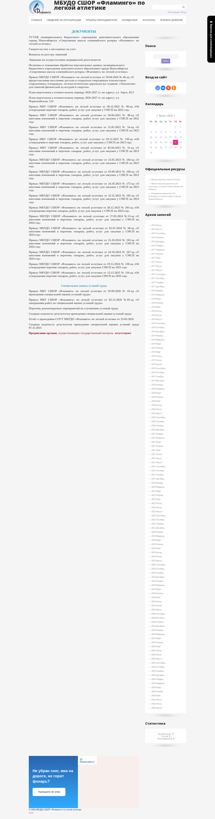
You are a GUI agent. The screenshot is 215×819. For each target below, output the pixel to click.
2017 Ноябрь (157, 282)
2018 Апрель (157, 302)
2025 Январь (157, 630)
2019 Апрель (157, 347)
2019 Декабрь (158, 380)
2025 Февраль (158, 634)
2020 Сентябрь (158, 417)
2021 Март (156, 441)
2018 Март (156, 298)
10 (151, 137)
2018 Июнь (156, 311)
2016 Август (156, 229)
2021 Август (156, 462)
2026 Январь (157, 679)
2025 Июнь (156, 650)
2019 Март (156, 343)
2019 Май (155, 352)
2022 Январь (157, 482)
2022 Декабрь (158, 527)
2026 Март (156, 687)
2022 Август (156, 511)
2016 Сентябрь (158, 233)
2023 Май (155, 548)
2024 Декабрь (158, 626)
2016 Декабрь (158, 241)
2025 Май (155, 646)
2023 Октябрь (158, 568)
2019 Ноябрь (157, 376)
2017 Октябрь (158, 278)
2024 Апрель (157, 593)
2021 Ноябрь (157, 474)
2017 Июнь (156, 262)
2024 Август (156, 609)
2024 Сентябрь (158, 613)
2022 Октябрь (158, 519)
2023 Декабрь (158, 576)
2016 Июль (156, 225)
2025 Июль (156, 654)
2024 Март (156, 589)
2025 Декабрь (158, 675)
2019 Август (156, 364)
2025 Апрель (157, 642)
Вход (183, 12)
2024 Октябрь (158, 617)
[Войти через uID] (157, 88)
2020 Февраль (158, 388)
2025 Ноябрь (157, 671)
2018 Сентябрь (158, 323)
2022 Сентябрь (158, 515)
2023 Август (156, 560)
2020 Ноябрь (157, 425)
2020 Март (156, 392)
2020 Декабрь (158, 429)
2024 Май (155, 597)
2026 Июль (156, 703)
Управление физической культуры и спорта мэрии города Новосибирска (164, 196)
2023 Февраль (158, 536)
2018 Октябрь (158, 327)
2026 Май (155, 695)
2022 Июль (156, 507)
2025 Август (156, 658)
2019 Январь (157, 335)
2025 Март (156, 638)
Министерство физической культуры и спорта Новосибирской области (165, 186)
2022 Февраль (158, 486)
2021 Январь (157, 433)
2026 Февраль (158, 683)
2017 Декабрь (158, 286)
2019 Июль (156, 360)
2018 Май (155, 307)
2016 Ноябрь (157, 237)
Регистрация (174, 12)
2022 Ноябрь (157, 523)
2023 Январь (157, 531)
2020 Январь (157, 384)
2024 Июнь (156, 601)
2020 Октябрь (158, 421)
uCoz (31, 813)
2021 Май (155, 450)
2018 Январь (157, 290)
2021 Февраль (158, 437)
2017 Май (155, 257)
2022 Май (155, 499)
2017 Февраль (158, 249)
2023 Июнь (156, 552)
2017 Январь (157, 245)
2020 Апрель (157, 396)
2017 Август (156, 270)
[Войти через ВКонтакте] (163, 88)
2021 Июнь (156, 454)
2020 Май (155, 401)
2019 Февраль (158, 339)
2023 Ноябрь (157, 572)
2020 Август (156, 413)
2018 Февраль (158, 294)
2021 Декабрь (158, 478)
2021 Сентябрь (158, 466)
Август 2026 (166, 115)
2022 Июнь (156, 503)
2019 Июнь (156, 356)
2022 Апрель (157, 495)
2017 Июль (156, 266)
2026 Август (156, 707)
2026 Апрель (157, 691)
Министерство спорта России (165, 179)
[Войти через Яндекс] (168, 88)
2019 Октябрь (158, 372)
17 (151, 142)
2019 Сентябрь (158, 368)
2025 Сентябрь (158, 662)
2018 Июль (156, 315)
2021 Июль (156, 458)
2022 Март (156, 491)
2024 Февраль (158, 585)
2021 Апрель (157, 446)
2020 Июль (156, 409)
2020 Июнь (156, 405)
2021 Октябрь (158, 470)
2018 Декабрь (158, 331)
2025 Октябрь (158, 666)
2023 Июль (156, 556)
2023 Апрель (157, 544)
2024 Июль (156, 605)
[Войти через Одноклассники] (173, 88)
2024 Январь (157, 581)
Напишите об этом (49, 792)
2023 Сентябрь (158, 564)
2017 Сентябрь (158, 274)
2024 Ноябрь (157, 621)
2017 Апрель (157, 253)
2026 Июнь (156, 699)
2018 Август (156, 319)
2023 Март (156, 540)
